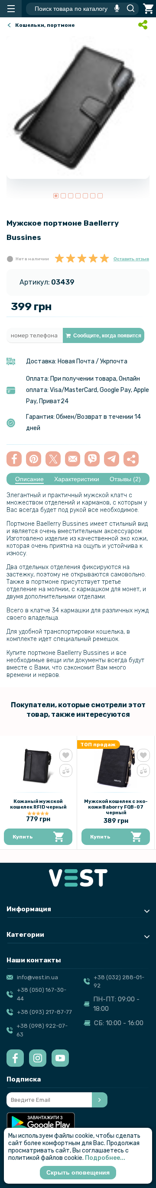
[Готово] (99, 1099)
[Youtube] (60, 1058)
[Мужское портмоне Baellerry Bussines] (78, 107)
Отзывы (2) (125, 479)
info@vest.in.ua (37, 977)
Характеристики (76, 479)
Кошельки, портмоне (45, 25)
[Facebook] (15, 1058)
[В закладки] (65, 755)
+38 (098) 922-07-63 (42, 1030)
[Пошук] (128, 8)
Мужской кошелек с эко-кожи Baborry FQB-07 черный (116, 807)
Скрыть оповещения (78, 1172)
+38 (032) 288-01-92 (119, 981)
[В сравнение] (65, 770)
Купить (23, 837)
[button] (55, 195)
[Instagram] (37, 1058)
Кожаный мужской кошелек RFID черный (38, 804)
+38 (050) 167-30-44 (41, 994)
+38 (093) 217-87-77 (44, 1012)
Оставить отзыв (131, 258)
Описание (29, 479)
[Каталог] (11, 8)
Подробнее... (105, 1158)
